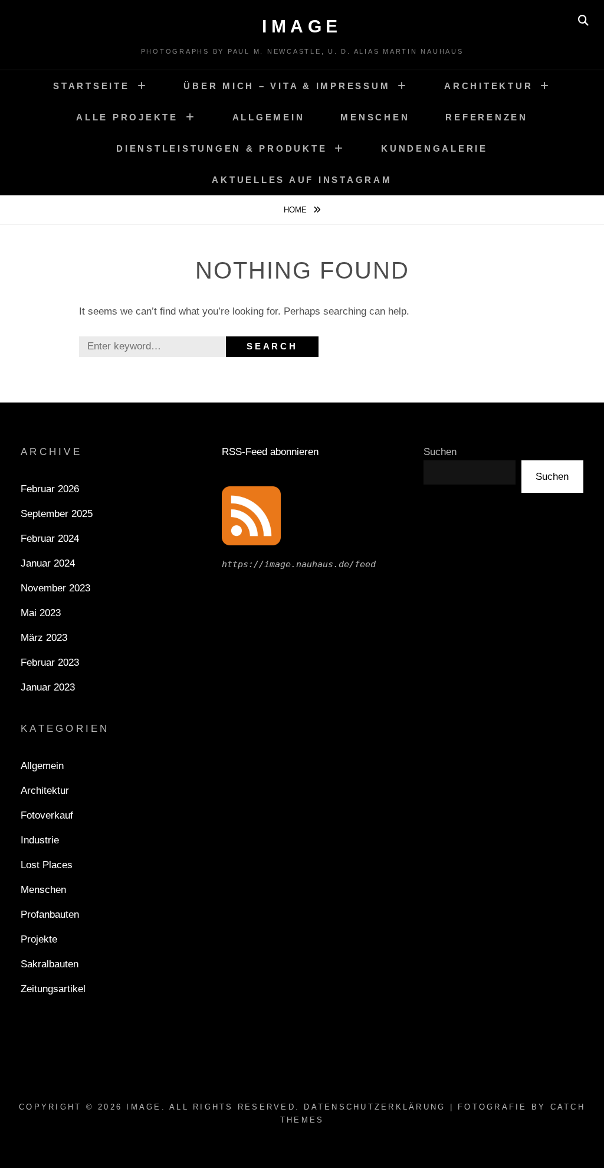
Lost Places (47, 865)
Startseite (91, 86)
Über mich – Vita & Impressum (286, 86)
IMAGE (302, 26)
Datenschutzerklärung (374, 1106)
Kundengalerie (434, 148)
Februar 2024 (50, 538)
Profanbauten (50, 914)
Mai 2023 (41, 613)
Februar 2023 (50, 662)
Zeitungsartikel (53, 988)
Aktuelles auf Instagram (302, 180)
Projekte (39, 939)
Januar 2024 (48, 563)
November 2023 (55, 588)
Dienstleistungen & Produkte (221, 148)
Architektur (488, 86)
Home (296, 209)
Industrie (40, 840)
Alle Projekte (127, 117)
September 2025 (57, 513)
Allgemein (268, 117)
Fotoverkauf (47, 815)
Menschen (374, 117)
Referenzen (486, 117)
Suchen (440, 451)
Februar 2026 (50, 489)
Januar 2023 (48, 687)
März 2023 (44, 637)
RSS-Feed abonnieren (270, 451)
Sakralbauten (49, 964)
